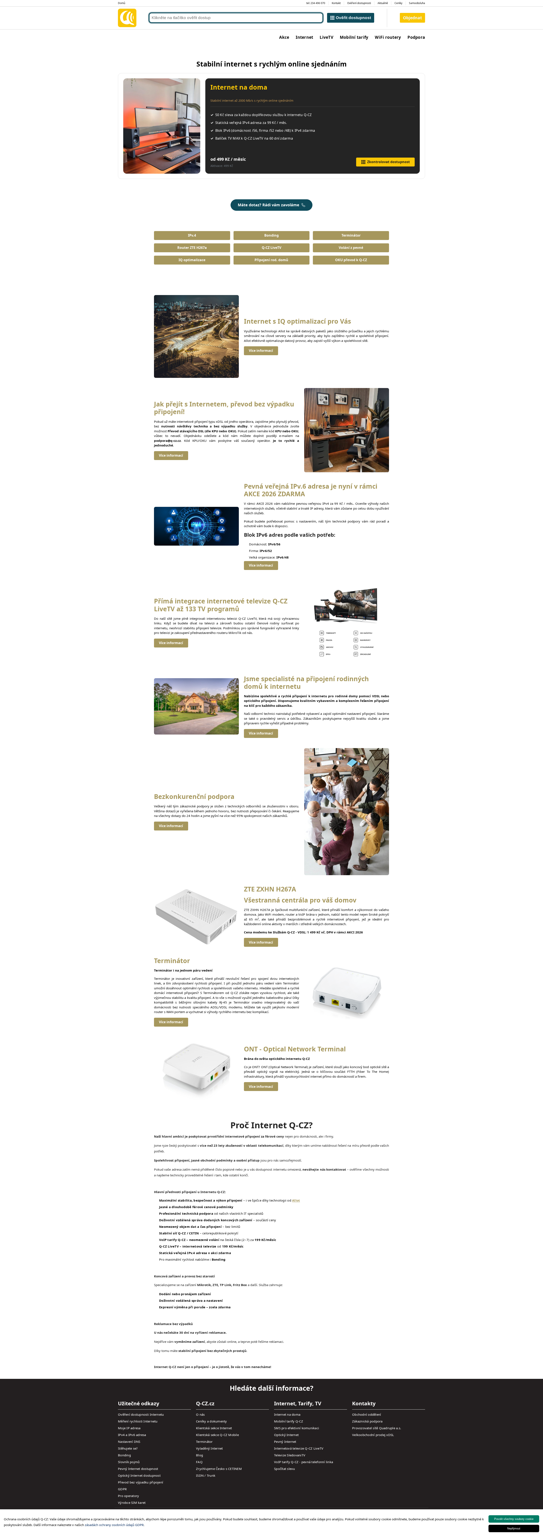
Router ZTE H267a (192, 247)
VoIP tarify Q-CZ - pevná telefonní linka (303, 1462)
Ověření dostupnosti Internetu (141, 1414)
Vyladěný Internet (209, 1448)
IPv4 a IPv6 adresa (132, 1435)
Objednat (412, 18)
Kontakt (336, 3)
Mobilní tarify (354, 37)
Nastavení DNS (129, 1441)
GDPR (122, 1489)
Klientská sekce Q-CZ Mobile (217, 1435)
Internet (304, 37)
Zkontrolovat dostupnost (388, 161)
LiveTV (326, 37)
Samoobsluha (417, 3)
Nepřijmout (513, 1528)
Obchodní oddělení (366, 1414)
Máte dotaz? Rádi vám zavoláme (268, 204)
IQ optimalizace (192, 260)
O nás (200, 1414)
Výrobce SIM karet (132, 1502)
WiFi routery (388, 37)
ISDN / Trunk (205, 1475)
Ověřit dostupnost (353, 17)
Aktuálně (383, 3)
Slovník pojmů (129, 1462)
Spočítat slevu (284, 1469)
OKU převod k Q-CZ (351, 260)
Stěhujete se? (128, 1448)
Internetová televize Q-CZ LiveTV (298, 1448)
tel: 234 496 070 (315, 3)
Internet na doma (287, 1414)
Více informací (261, 350)
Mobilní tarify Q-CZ (288, 1421)
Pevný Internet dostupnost (138, 1469)
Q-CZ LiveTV (271, 247)
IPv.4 (192, 235)
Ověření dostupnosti (359, 3)
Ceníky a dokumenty (211, 1421)
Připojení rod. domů (271, 260)
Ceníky (398, 3)
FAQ (199, 1462)
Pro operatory (128, 1496)
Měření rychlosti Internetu (138, 1421)
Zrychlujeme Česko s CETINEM (219, 1469)
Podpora (416, 37)
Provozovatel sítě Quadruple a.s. (376, 1428)
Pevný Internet (285, 1441)
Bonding (271, 235)
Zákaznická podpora (367, 1421)
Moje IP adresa (129, 1428)
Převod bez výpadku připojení (140, 1482)
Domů (121, 3)
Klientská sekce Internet (214, 1428)
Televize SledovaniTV (289, 1455)
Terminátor (351, 235)
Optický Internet (286, 1435)
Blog (199, 1455)
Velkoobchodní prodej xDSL (373, 1435)
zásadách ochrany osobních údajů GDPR (114, 1525)
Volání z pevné (351, 247)
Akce (284, 37)
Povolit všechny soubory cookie (513, 1519)
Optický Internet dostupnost (139, 1475)
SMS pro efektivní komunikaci (296, 1428)
